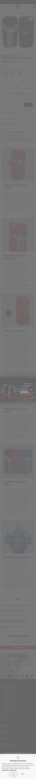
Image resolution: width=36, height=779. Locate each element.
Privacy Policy (5, 770)
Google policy (13, 770)
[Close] (34, 756)
